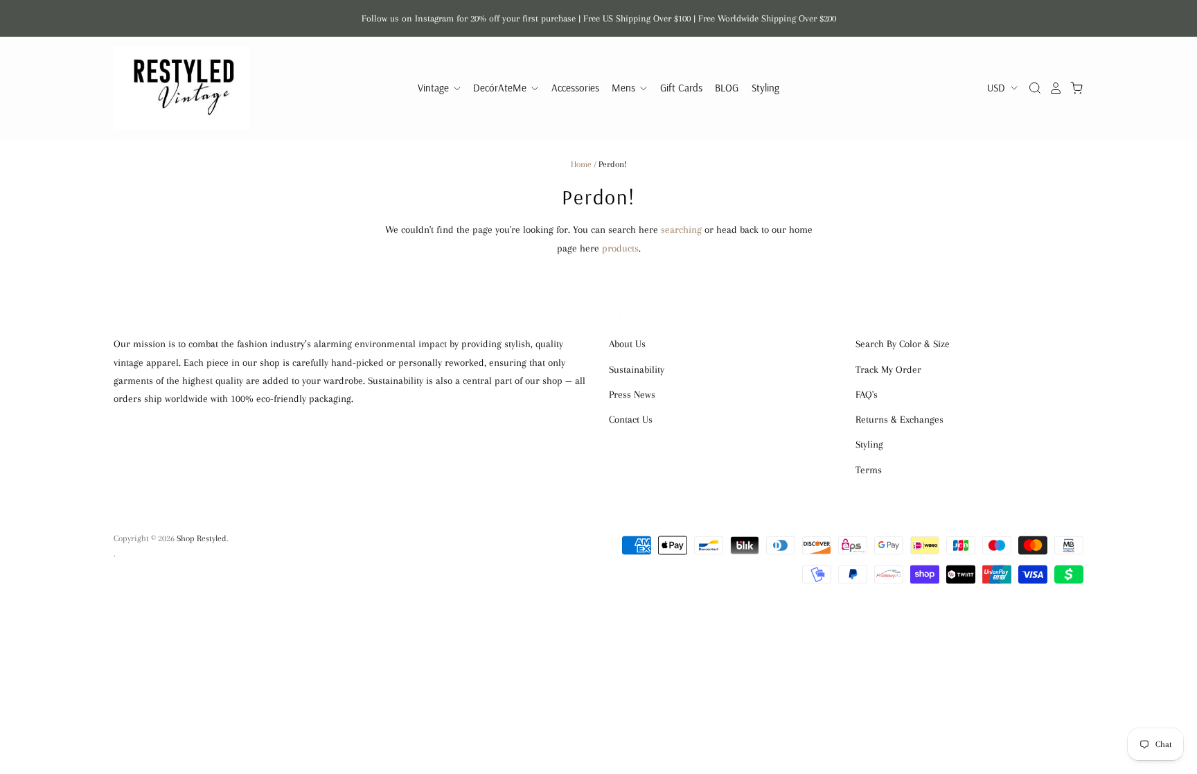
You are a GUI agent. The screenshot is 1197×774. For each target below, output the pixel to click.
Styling (765, 87)
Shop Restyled (202, 538)
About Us (627, 343)
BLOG (726, 87)
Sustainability (636, 369)
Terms (868, 469)
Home (581, 164)
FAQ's (866, 394)
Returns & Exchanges (899, 419)
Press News (632, 394)
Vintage (435, 87)
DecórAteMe (501, 87)
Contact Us (631, 419)
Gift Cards (681, 87)
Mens (625, 87)
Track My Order (888, 369)
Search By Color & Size (902, 343)
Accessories (575, 87)
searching (681, 229)
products (620, 248)
